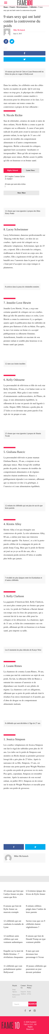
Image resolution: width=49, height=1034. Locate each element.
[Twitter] (12, 41)
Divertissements (22, 7)
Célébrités (33, 7)
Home (6, 7)
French (12, 7)
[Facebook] (6, 41)
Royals (14, 985)
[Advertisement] (24, 817)
